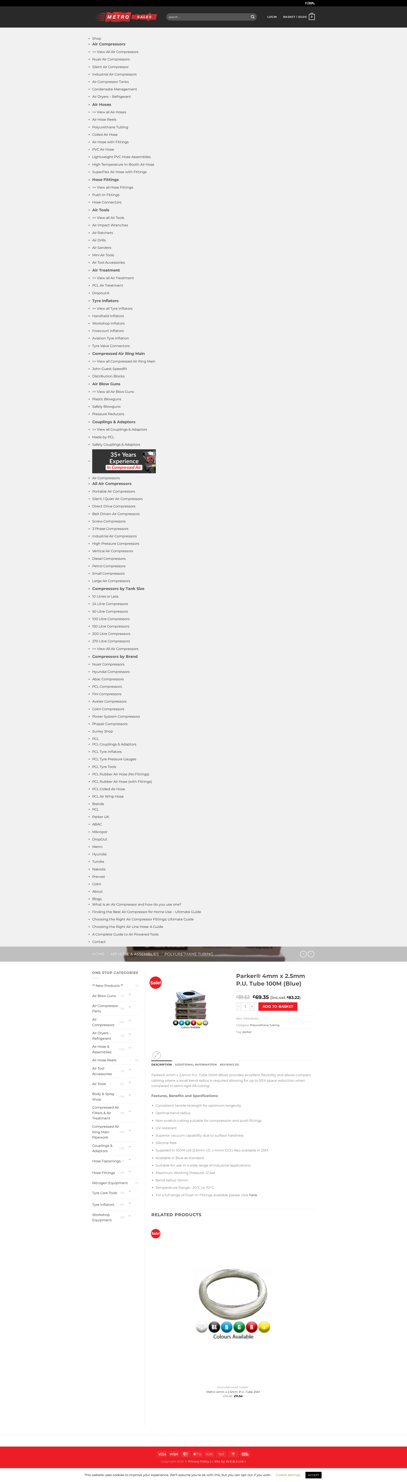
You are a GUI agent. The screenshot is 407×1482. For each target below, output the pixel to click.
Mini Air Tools (103, 255)
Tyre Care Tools (104, 1193)
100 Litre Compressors (111, 619)
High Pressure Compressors (115, 544)
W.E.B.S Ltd (235, 1461)
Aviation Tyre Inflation (110, 338)
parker (247, 1032)
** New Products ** (107, 986)
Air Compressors (106, 478)
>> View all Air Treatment (113, 278)
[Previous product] (311, 954)
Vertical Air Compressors (112, 551)
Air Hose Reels (104, 120)
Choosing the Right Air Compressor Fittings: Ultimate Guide (143, 919)
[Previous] (153, 1412)
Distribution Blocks (108, 376)
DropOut (99, 839)
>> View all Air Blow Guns (113, 392)
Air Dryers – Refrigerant (111, 97)
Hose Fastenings (106, 1161)
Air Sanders (101, 248)
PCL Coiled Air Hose (108, 789)
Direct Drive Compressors (113, 506)
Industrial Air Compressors (114, 74)
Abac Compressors (108, 679)
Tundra (98, 862)
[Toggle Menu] (96, 32)
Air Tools (99, 1084)
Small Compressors (108, 574)
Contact (99, 942)
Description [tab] (161, 1064)
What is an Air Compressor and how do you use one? (136, 904)
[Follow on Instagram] (308, 3)
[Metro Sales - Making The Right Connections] (126, 16)
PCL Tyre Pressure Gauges (114, 759)
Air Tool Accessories (108, 263)
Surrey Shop (102, 731)
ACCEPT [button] (313, 1475)
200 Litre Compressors (111, 634)
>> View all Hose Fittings (112, 187)
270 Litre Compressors (111, 641)
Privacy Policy (198, 1461)
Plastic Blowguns (106, 399)
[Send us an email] (311, 3)
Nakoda (98, 869)
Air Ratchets (102, 233)
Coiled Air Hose (105, 135)
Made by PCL (103, 437)
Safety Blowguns (106, 407)
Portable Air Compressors (113, 491)
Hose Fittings (103, 1173)
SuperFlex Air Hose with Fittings (119, 172)
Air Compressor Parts (105, 1008)
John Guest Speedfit (109, 369)
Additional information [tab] (196, 1064)
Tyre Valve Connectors (111, 346)
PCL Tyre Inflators (107, 752)
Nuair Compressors (108, 664)
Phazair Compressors (110, 724)
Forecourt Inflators (108, 331)
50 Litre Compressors (110, 611)
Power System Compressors (116, 716)
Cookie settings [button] (288, 1475)
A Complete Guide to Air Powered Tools (125, 934)
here (253, 1195)
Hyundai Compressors (111, 672)
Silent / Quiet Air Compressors (117, 499)
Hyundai (99, 854)
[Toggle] (129, 994)
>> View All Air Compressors (115, 52)
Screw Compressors (109, 521)
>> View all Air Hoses (109, 112)
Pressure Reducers (108, 414)
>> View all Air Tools (108, 218)
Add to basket (278, 1006)
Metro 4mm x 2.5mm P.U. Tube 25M (233, 1392)
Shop (96, 38)
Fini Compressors (106, 694)
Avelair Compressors (109, 701)
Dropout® (100, 293)
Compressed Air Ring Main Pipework (105, 1132)
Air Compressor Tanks (110, 82)
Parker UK (100, 817)
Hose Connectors (106, 202)
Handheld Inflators (108, 316)
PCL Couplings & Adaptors (114, 744)
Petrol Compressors (108, 566)
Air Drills (99, 240)
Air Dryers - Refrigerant (101, 1036)
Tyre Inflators (103, 1205)
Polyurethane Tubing (110, 127)
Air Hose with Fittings (110, 142)
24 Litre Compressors (110, 604)
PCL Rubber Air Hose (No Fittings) (120, 774)
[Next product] (303, 954)
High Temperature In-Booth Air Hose (123, 164)
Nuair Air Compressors (111, 59)
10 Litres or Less (105, 596)
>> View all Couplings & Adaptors (119, 429)
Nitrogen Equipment (110, 1183)
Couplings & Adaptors (102, 1148)
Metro (97, 847)
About (97, 891)
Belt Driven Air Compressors (116, 514)
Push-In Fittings (106, 195)
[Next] (167, 1053)
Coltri (96, 884)
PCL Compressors (107, 687)
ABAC (97, 824)
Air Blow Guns (104, 996)
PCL (95, 739)
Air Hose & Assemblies (134, 954)
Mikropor (99, 832)
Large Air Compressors (111, 581)
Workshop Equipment (102, 1217)
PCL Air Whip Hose (108, 796)
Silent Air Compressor (110, 67)
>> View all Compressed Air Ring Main (123, 361)
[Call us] (313, 3)
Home (98, 954)
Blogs (97, 899)
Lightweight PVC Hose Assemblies (121, 157)
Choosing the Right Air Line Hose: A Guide (127, 927)
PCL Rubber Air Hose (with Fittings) (122, 782)
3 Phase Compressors (110, 529)
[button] (272, 17)
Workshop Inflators (108, 323)
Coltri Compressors (108, 709)
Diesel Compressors (109, 559)
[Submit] (252, 17)
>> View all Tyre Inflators (112, 309)
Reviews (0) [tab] (229, 1064)
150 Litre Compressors (110, 626)
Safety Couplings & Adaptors (116, 445)
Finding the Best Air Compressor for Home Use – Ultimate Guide (146, 912)
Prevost (98, 877)
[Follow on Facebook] (306, 3)
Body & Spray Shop (103, 1096)
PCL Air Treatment (107, 285)
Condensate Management (114, 89)
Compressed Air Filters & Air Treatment (105, 1112)
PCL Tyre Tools (104, 767)
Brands (98, 804)
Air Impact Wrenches (110, 225)
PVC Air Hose (103, 149)
